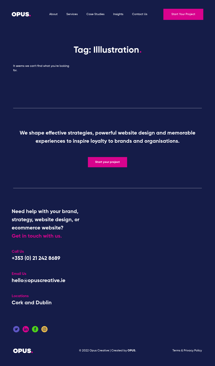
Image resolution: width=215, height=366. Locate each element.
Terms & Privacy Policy (187, 350)
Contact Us (139, 14)
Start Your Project (183, 14)
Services (72, 14)
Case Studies (95, 14)
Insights (118, 14)
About (53, 14)
